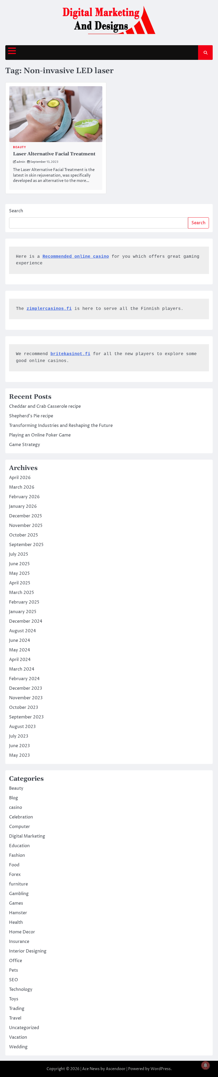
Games (16, 903)
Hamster (18, 913)
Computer (19, 827)
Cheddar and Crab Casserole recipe (45, 406)
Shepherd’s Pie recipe (31, 416)
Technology (20, 989)
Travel (15, 1018)
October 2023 (23, 707)
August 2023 (22, 727)
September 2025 (26, 545)
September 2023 (26, 717)
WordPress (160, 1068)
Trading (16, 1009)
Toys (13, 999)
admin (20, 162)
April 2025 (19, 583)
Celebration (21, 817)
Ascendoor (115, 1068)
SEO (13, 980)
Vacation (18, 1037)
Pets (13, 970)
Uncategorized (24, 1028)
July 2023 (18, 736)
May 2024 (19, 650)
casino (15, 807)
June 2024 (19, 640)
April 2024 (20, 660)
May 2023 (19, 755)
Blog (13, 798)
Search (16, 211)
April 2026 (20, 478)
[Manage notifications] (205, 1065)
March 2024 (21, 669)
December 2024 (25, 621)
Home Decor (22, 932)
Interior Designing (28, 951)
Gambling (19, 894)
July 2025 (18, 554)
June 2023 (19, 746)
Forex (15, 875)
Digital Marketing (27, 836)
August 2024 (22, 631)
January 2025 (22, 612)
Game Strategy (24, 445)
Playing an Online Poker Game (40, 435)
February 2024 (24, 679)
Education (19, 846)
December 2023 (25, 688)
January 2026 (23, 506)
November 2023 (26, 698)
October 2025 (23, 535)
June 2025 (19, 564)
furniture (18, 884)
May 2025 (19, 573)
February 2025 (24, 602)
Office (15, 961)
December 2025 (25, 516)
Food (14, 865)
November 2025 (26, 526)
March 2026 (21, 487)
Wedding (18, 1047)
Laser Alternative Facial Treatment (54, 154)
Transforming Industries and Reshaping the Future (61, 426)
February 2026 (24, 497)
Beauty (19, 147)
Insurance (19, 942)
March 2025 (21, 593)
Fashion (17, 855)
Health (16, 922)
